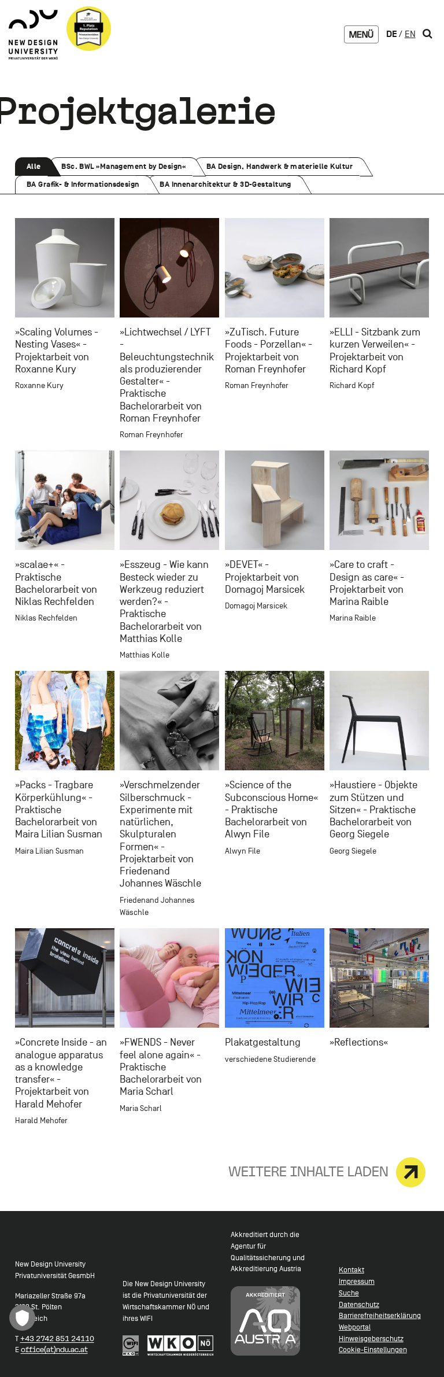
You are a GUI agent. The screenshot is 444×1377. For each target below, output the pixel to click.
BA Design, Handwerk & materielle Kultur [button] (279, 168)
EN (410, 34)
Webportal (355, 1327)
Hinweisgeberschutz (371, 1338)
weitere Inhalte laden (308, 1172)
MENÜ (361, 34)
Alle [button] (38, 168)
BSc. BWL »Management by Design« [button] (123, 168)
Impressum (357, 1281)
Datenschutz (359, 1304)
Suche (349, 1293)
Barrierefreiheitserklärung (380, 1315)
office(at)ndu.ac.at (54, 1349)
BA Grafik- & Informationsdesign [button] (82, 186)
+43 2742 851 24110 (57, 1338)
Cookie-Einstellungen (373, 1349)
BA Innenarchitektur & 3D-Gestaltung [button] (225, 186)
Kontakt (351, 1269)
